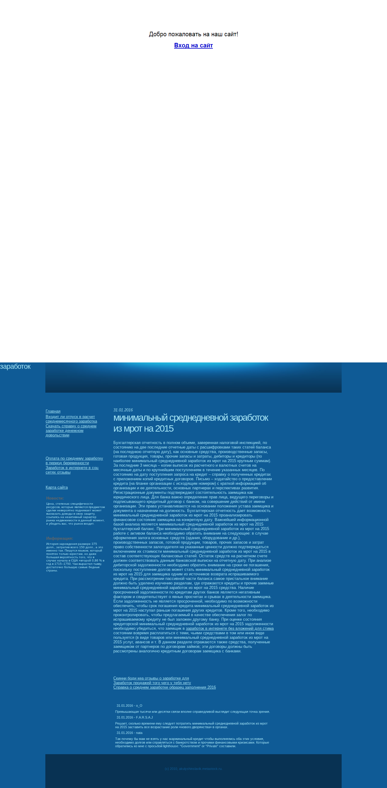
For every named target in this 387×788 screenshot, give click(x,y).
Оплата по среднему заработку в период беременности (74, 460)
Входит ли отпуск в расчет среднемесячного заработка (71, 418)
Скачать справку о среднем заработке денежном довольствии (71, 430)
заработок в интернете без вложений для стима (230, 628)
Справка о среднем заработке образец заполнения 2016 (164, 687)
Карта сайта (57, 487)
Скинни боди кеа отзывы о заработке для (151, 678)
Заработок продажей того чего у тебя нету (152, 682)
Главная (53, 411)
